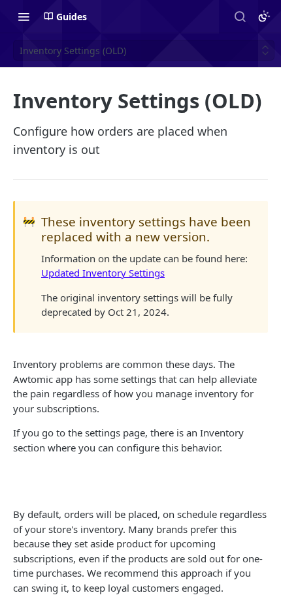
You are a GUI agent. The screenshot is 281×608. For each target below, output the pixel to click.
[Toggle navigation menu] (23, 16)
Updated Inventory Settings (103, 272)
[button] (140, 481)
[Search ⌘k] (239, 16)
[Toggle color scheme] (264, 16)
